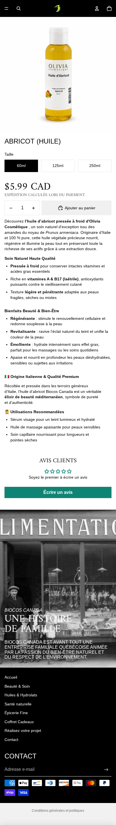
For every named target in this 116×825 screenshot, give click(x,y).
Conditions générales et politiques (58, 811)
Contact (11, 739)
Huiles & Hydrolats (21, 695)
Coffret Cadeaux (19, 722)
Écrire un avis (58, 492)
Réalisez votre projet (23, 730)
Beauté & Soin (17, 686)
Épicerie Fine (16, 712)
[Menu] (6, 8)
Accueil (11, 677)
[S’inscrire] (106, 769)
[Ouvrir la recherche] (18, 8)
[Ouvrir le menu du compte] (97, 8)
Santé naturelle (18, 704)
